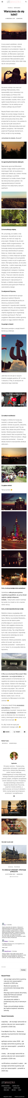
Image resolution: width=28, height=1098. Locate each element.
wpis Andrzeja (11, 712)
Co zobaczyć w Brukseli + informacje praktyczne (14, 870)
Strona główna (5, 1085)
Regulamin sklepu (8, 1096)
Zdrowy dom (16, 1087)
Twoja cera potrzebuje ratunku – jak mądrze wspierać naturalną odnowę (14, 1008)
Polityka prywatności (19, 1096)
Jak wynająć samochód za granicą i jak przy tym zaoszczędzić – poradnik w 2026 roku (15, 981)
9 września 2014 (10, 18)
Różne (14, 803)
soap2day (4, 1022)
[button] (10, 876)
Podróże (17, 867)
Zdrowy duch (7, 1087)
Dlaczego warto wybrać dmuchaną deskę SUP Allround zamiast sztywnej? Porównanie (15, 995)
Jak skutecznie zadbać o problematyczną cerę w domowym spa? (15, 1001)
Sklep (19, 1090)
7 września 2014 (10, 808)
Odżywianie (14, 821)
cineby (3, 1053)
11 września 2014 (10, 827)
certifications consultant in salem (12, 1063)
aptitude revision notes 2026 (10, 1041)
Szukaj (3, 967)
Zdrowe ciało (15, 1085)
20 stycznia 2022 (10, 874)
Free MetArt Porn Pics (8, 1031)
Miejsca (10, 7)
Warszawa (17, 7)
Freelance (6, 1090)
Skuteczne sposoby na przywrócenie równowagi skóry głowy (14, 988)
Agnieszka (19, 18)
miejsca (5, 743)
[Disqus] (14, 901)
